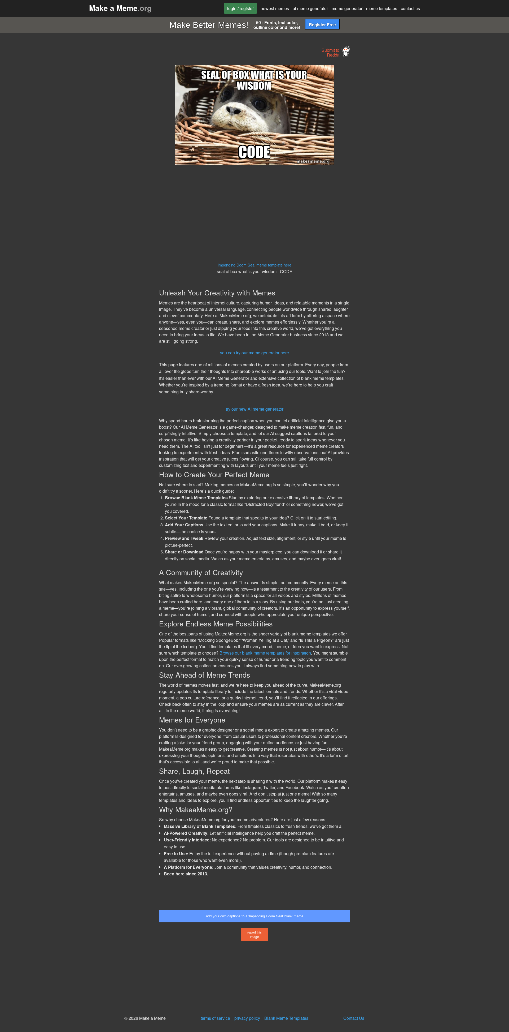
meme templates (381, 8)
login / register (240, 8)
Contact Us (353, 1018)
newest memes (275, 8)
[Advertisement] (110, 145)
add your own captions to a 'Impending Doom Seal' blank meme (254, 915)
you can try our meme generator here (254, 353)
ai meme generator (310, 8)
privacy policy (247, 1018)
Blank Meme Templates (286, 1018)
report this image (254, 934)
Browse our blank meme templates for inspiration (265, 653)
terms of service (215, 1018)
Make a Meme (120, 7)
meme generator (347, 8)
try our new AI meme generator (254, 409)
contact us (410, 8)
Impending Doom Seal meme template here (254, 265)
